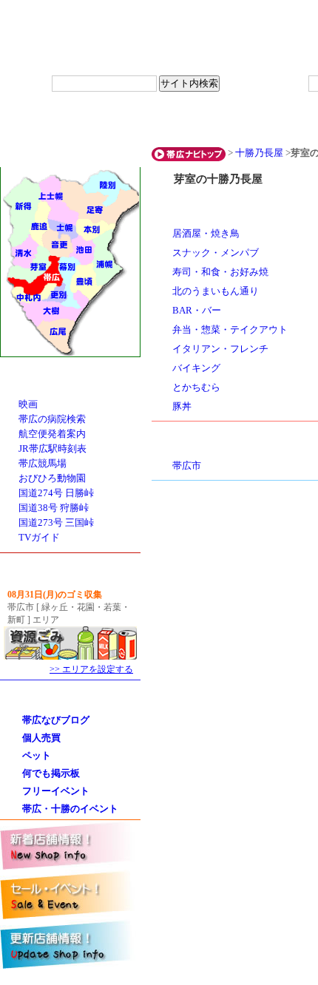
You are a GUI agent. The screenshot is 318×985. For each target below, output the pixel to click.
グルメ (46, 121)
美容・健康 (231, 121)
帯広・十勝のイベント (70, 808)
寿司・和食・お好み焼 (220, 272)
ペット (36, 755)
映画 (28, 404)
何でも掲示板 (51, 773)
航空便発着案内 (52, 434)
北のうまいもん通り (215, 291)
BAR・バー (196, 310)
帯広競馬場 (42, 463)
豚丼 (182, 407)
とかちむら (196, 387)
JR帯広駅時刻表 (52, 449)
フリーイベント (55, 790)
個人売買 (41, 737)
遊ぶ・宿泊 (138, 121)
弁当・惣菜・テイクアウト (230, 330)
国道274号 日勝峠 (56, 493)
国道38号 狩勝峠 (53, 508)
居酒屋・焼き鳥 (206, 234)
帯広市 (186, 466)
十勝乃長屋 (259, 152)
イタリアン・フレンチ (220, 349)
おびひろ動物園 (52, 478)
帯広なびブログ (55, 719)
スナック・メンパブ (215, 253)
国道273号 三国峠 (56, 523)
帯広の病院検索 (52, 419)
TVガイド (39, 537)
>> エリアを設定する (91, 669)
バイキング (196, 368)
